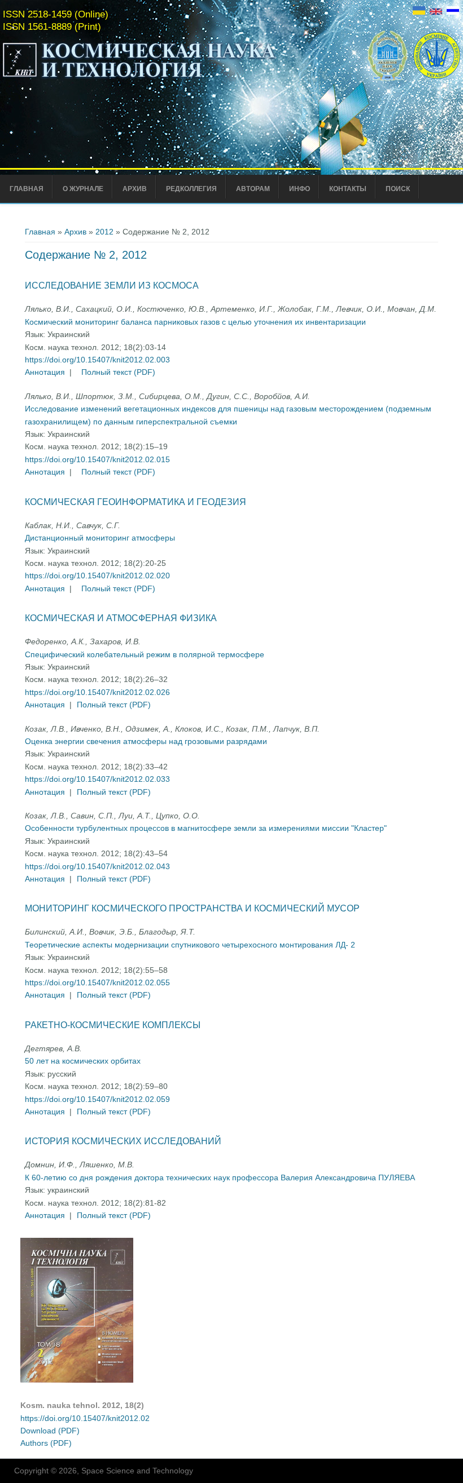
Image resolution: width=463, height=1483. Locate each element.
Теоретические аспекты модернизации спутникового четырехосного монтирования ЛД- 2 (190, 944)
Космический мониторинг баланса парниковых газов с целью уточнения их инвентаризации (195, 321)
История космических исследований (123, 1141)
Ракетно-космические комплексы (112, 1025)
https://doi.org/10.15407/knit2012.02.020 (97, 575)
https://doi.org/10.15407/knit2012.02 (85, 1418)
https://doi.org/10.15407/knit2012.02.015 (97, 459)
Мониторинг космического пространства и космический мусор (192, 908)
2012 (104, 231)
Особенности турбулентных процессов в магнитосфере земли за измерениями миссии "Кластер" (206, 828)
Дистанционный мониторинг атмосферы (100, 537)
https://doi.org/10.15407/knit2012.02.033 (97, 778)
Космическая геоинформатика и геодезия (135, 502)
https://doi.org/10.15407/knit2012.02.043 (97, 866)
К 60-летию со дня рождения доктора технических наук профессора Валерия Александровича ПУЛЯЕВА (220, 1177)
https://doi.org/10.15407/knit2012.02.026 (97, 692)
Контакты (347, 189)
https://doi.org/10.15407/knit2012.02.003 (97, 359)
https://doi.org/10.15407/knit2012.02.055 (97, 982)
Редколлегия (191, 189)
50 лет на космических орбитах (83, 1060)
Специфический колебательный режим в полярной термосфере (144, 654)
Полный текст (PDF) (118, 372)
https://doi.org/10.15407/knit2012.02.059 (97, 1099)
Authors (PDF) (46, 1442)
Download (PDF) (50, 1430)
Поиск (398, 189)
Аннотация (45, 372)
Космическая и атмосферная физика (121, 618)
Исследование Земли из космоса (112, 285)
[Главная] (139, 77)
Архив (135, 189)
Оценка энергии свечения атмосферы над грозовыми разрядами (146, 741)
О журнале (83, 189)
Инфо (299, 189)
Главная (26, 189)
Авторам (253, 189)
